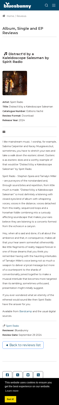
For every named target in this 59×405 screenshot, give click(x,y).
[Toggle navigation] (54, 5)
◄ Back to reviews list (23, 345)
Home (10, 16)
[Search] (46, 5)
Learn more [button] (12, 390)
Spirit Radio (12, 325)
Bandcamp (26, 311)
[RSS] (38, 375)
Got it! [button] (10, 399)
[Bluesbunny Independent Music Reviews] (17, 5)
